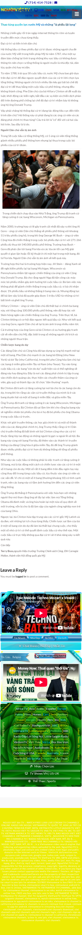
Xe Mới (49, 638)
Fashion (62, 714)
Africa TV (22, 708)
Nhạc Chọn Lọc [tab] (44, 766)
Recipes (31, 720)
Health (41, 720)
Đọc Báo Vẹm (59, 742)
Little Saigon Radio (56, 736)
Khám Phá (48, 758)
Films (27, 714)
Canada (40, 753)
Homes (37, 714)
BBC (55, 725)
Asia (32, 708)
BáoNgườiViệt (41, 725)
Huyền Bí (20, 758)
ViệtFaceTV (20, 731)
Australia (53, 753)
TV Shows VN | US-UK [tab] (44, 773)
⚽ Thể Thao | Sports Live (50, 655)
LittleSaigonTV (39, 731)
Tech (53, 714)
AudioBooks (42, 747)
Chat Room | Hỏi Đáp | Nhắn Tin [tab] (44, 646)
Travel (20, 720)
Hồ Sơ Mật (34, 758)
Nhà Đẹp (35, 638)
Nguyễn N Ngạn (23, 747)
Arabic (40, 708)
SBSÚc (63, 725)
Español (51, 708)
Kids (63, 720)
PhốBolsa (56, 731)
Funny (19, 714)
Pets (50, 720)
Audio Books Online (3, 734)
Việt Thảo (35, 742)
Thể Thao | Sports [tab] (44, 781)
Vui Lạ (46, 742)
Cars (46, 714)
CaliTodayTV (22, 725)
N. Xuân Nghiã (60, 747)
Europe (61, 708)
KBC (66, 731)
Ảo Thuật (62, 758)
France (64, 753)
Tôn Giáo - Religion (11, 657)
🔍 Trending (76, 655)
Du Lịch (62, 638)
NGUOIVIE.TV (60, 836)
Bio (57, 720)
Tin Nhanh (19, 638)
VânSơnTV (20, 742)
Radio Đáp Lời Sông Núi (28, 736)
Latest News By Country (78, 744)
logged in (20, 576)
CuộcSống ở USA (23, 753)
